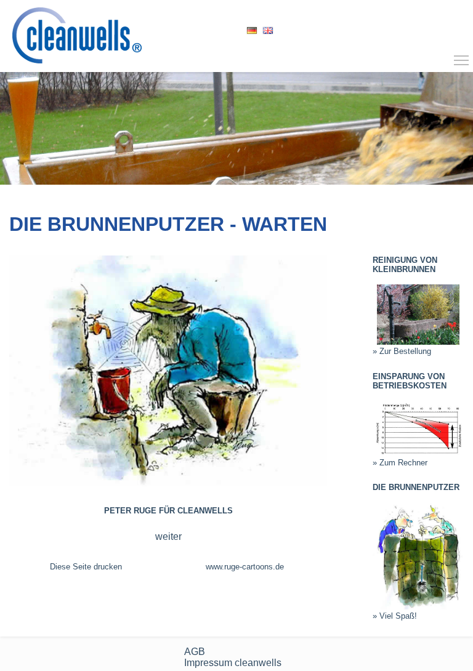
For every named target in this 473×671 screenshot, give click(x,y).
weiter (168, 536)
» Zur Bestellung (402, 351)
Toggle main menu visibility (461, 59)
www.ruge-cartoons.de (245, 566)
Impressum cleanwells (232, 662)
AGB (194, 651)
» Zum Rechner (400, 462)
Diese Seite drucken (86, 566)
